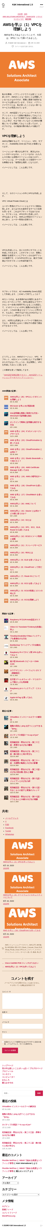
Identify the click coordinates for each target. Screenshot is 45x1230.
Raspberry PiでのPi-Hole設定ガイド (25, 620)
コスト (17, 952)
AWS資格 (10, 947)
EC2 (19, 947)
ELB (40, 947)
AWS (25, 14)
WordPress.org (8, 1216)
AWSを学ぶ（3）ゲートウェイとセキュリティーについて (22, 896)
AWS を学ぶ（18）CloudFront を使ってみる (21, 930)
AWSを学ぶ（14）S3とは (20, 520)
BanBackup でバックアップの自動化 (25, 645)
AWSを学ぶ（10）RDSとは (21, 553)
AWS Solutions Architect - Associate (19, 16)
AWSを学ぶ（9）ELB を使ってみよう (25, 560)
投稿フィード (7, 1209)
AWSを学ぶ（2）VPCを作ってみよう (19, 862)
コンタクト (6, 1074)
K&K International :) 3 (22, 4)
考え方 (39, 952)
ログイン (6, 1206)
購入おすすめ (7, 1083)
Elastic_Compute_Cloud (30, 947)
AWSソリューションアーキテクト (16, 945)
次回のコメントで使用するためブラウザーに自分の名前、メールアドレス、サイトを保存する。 (22, 1043)
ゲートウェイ (9, 952)
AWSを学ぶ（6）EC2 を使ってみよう (25, 583)
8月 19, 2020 (35, 43)
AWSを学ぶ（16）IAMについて (23, 504)
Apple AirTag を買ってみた (21, 697)
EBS (16, 947)
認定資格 (28, 19)
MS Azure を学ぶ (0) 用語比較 (22, 406)
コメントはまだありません (24, 46)
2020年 (20, 14)
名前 (4, 1012)
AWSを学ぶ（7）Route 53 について (25, 576)
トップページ (7, 1065)
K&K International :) (20, 43)
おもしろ (5, 1080)
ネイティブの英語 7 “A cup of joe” (24, 735)
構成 (34, 952)
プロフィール (7, 1071)
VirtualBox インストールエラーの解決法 (19, 1106)
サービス (24, 952)
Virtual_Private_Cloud (12, 950)
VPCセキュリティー (27, 950)
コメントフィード (9, 1213)
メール (5, 1022)
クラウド (39, 16)
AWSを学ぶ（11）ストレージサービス (26, 545)
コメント (6, 992)
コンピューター (19, 19)
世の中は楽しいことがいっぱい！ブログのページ (22, 1068)
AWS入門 (32, 945)
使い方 (29, 952)
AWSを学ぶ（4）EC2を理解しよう (24, 600)
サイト (4, 1032)
